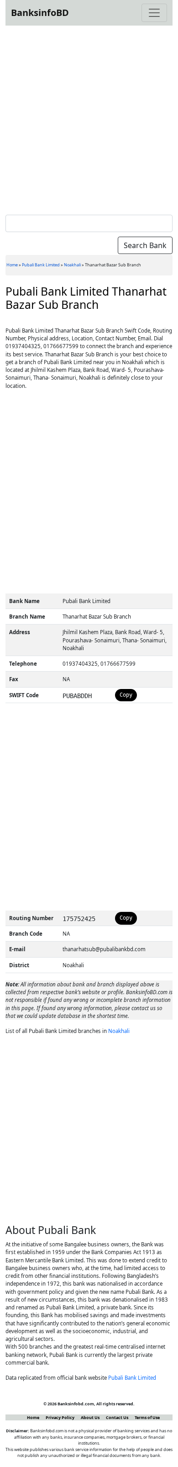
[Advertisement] (89, 118)
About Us (90, 1417)
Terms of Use (147, 1417)
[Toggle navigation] (154, 13)
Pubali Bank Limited (41, 265)
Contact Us (117, 1417)
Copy (126, 695)
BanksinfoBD (40, 12)
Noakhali (72, 265)
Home (12, 265)
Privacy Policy (60, 1417)
